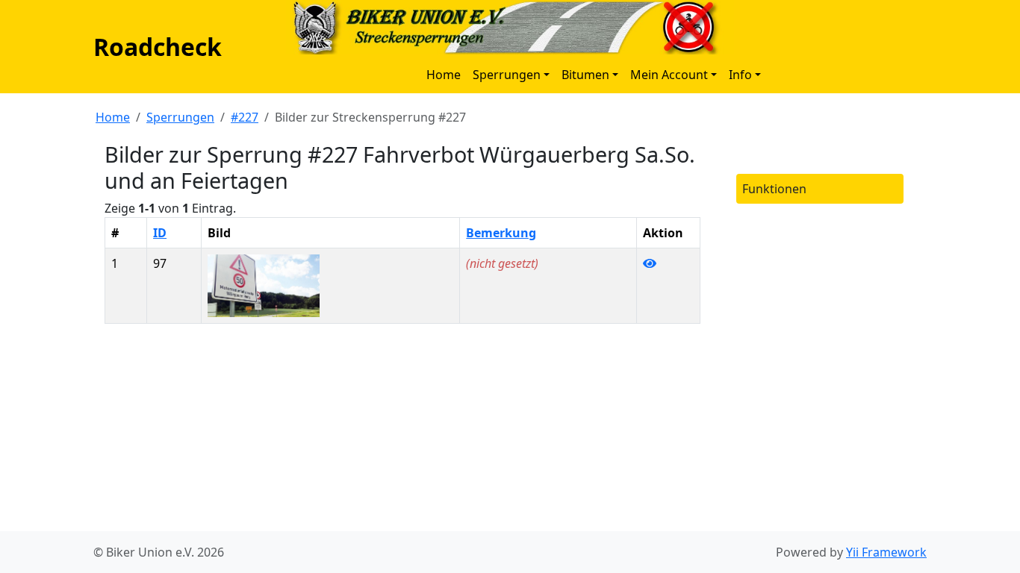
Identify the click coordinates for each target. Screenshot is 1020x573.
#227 (244, 117)
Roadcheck (157, 47)
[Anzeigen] (649, 263)
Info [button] (740, 74)
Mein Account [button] (669, 74)
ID (160, 233)
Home (443, 74)
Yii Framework (886, 552)
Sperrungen (180, 117)
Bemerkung (501, 233)
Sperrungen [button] (507, 74)
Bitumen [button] (585, 74)
